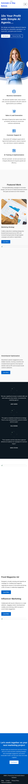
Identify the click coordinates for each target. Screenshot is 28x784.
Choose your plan (16, 36)
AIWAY (5, 775)
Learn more (6, 241)
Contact (8, 780)
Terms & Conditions (6, 782)
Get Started (5, 36)
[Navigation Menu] (25, 4)
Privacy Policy (15, 780)
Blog (2, 780)
